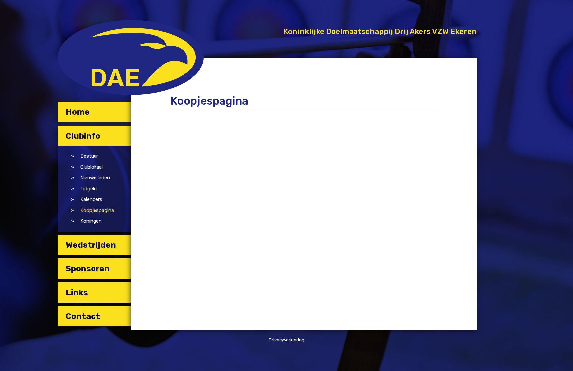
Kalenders (91, 199)
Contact (83, 316)
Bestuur (89, 156)
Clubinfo (83, 135)
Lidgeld (88, 189)
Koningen (91, 221)
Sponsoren (88, 268)
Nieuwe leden (95, 178)
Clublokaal (91, 167)
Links (77, 292)
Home (78, 112)
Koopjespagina (97, 210)
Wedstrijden (91, 245)
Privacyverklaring (286, 339)
